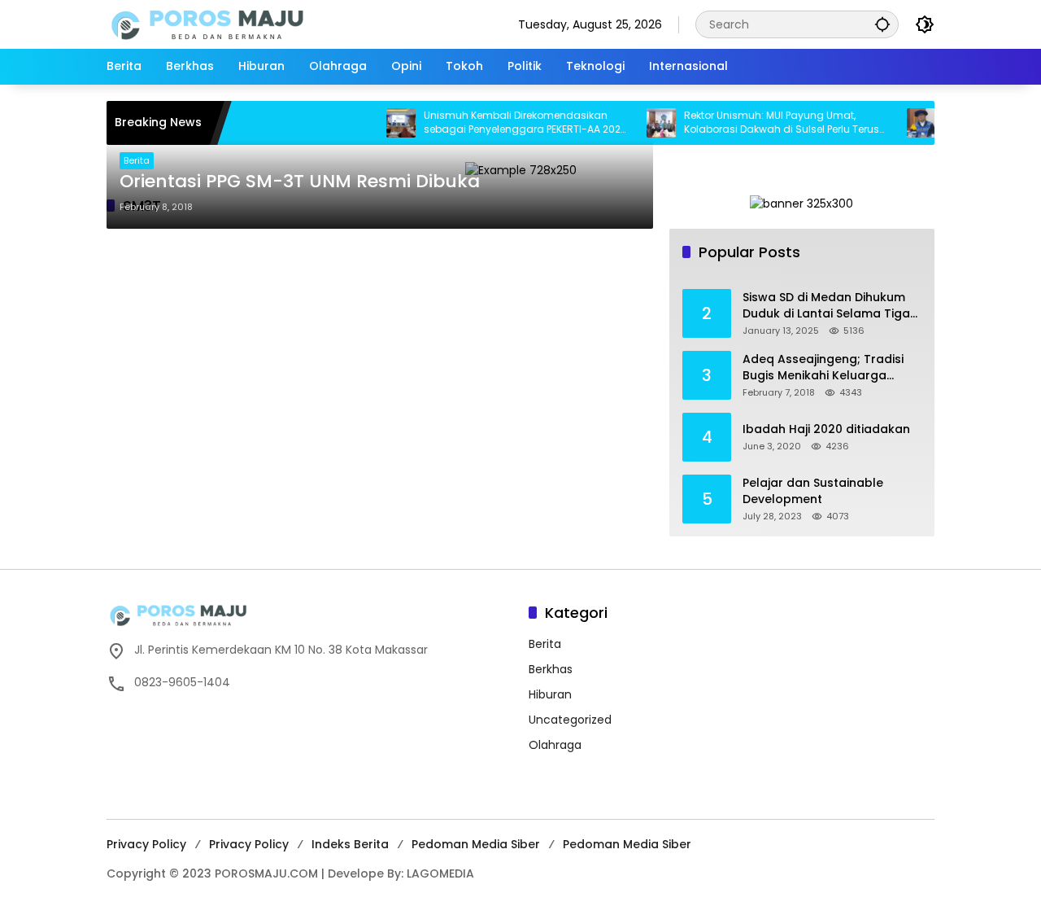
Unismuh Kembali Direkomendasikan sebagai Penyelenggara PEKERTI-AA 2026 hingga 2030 (510, 123)
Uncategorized (570, 719)
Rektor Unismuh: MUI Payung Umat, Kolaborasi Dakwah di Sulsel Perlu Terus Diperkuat (766, 123)
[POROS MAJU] (249, 23)
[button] (882, 24)
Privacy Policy (146, 844)
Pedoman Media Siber (476, 844)
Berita (137, 160)
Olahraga (555, 745)
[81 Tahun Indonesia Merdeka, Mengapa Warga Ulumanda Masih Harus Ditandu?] (906, 123)
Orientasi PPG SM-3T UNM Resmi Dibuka (300, 181)
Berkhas (551, 669)
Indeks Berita (350, 844)
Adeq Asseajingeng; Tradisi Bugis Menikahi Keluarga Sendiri (823, 367)
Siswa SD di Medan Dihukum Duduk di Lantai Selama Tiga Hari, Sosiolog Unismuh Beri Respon (826, 306)
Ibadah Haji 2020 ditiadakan (826, 429)
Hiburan (550, 694)
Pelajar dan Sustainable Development (813, 491)
